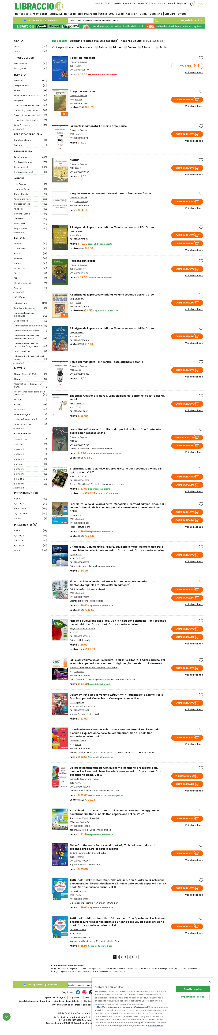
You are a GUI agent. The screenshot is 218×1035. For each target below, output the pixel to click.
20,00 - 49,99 (30, 513)
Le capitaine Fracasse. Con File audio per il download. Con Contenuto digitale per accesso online (115, 431)
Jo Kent (73, 853)
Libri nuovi (56, 13)
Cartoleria (156, 13)
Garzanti (79, 268)
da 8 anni (30, 469)
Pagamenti (75, 997)
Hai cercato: (60, 41)
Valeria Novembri (90, 818)
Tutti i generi (30, 68)
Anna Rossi (30, 208)
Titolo (163, 47)
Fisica (30, 404)
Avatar (74, 160)
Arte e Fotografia (30, 125)
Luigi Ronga (30, 184)
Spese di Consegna (55, 997)
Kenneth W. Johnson (95, 667)
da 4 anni (30, 449)
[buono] (109, 26)
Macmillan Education (85, 706)
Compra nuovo (185, 134)
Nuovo (30, 46)
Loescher (79, 856)
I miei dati (97, 3)
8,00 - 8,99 (30, 545)
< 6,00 (30, 530)
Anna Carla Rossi (30, 199)
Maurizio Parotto (98, 589)
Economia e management (30, 115)
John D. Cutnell (77, 667)
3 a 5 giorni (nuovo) (30, 162)
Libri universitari (87, 13)
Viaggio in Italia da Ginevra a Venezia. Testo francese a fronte (110, 193)
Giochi (143, 13)
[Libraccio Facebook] (78, 994)
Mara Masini (30, 223)
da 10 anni (30, 478)
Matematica (30, 409)
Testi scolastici (30, 63)
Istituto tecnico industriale (30, 330)
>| (140, 957)
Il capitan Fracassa (82, 58)
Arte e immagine (30, 414)
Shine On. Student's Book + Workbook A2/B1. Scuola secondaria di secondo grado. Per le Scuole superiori (112, 847)
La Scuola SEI (30, 248)
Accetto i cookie (193, 989)
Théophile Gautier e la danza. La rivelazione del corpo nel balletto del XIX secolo (117, 397)
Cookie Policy (155, 1025)
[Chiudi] (210, 982)
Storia (30, 90)
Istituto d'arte (30, 303)
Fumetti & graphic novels (30, 110)
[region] (152, 1004)
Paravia (30, 288)
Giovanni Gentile (30, 213)
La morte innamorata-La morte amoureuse (98, 126)
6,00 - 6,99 (30, 535)
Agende (30, 145)
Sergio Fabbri (30, 228)
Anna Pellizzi (75, 818)
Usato (30, 51)
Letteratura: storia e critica (30, 120)
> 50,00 (30, 518)
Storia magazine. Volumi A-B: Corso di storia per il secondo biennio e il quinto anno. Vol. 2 (116, 470)
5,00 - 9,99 (30, 503)
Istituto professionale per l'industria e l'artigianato (30, 345)
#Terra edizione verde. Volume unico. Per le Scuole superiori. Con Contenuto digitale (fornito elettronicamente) (112, 583)
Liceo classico (30, 320)
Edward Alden (84, 853)
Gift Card (169, 13)
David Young (112, 667)
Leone (78, 134)
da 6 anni (30, 459)
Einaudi (30, 263)
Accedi (171, 3)
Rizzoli (30, 273)
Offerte (182, 13)
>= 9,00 (30, 550)
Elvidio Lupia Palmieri (80, 589)
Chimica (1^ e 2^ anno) (30, 419)
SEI (30, 278)
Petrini (30, 253)
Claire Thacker (99, 853)
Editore (117, 47)
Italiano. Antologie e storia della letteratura (30, 393)
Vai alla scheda (194, 72)
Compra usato (184, 99)
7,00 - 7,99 (30, 540)
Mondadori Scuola (30, 283)
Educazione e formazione (30, 105)
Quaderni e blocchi (30, 140)
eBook (120, 13)
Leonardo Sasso (30, 189)
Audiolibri (131, 13)
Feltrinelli (30, 258)
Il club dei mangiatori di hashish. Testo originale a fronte (106, 362)
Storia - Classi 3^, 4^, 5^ (30, 374)
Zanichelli (30, 243)
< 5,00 (30, 498)
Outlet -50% (106, 13)
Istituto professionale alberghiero (30, 314)
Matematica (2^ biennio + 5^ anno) (30, 385)
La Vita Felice (81, 201)
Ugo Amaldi (75, 515)
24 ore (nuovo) (30, 157)
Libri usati (70, 13)
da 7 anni (30, 464)
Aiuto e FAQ (143, 3)
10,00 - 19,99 (30, 508)
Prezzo (132, 47)
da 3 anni (30, 444)
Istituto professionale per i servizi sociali (30, 357)
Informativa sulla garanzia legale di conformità (77, 1004)
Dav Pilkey (30, 218)
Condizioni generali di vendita (34, 1001)
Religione (30, 100)
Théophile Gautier (78, 62)
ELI (76, 441)
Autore (103, 47)
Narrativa (30, 80)
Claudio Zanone (30, 204)
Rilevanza (147, 47)
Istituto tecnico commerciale (30, 325)
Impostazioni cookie (192, 996)
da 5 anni (30, 454)
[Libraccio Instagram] (84, 994)
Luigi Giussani (76, 231)
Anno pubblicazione (81, 47)
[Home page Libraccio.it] (39, 10)
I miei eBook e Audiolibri (124, 3)
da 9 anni (30, 474)
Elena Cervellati (77, 403)
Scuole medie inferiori (30, 308)
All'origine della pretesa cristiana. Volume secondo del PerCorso (112, 227)
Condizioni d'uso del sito (66, 1001)
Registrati (182, 3)
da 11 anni (30, 483)
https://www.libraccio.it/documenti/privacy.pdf (122, 1007)
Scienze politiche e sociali (30, 95)
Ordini (107, 3)
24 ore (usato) (30, 167)
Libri (28, 20)
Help (87, 997)
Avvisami (185, 65)
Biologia (30, 399)
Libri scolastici (31, 13)
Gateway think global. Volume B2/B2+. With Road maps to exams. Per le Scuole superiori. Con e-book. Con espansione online (116, 696)
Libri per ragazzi (30, 85)
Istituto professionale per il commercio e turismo (30, 337)
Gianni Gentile (30, 194)
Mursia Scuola (82, 822)
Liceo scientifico (30, 351)
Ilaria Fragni (92, 779)
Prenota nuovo (185, 437)
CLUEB (78, 407)
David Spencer (77, 702)
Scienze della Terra (30, 424)
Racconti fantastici (82, 261)
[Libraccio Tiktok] (91, 994)
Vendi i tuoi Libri (157, 3)
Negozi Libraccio (190, 20)
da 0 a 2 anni (30, 439)
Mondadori (30, 268)
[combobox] (111, 20)
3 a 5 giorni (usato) (30, 172)
